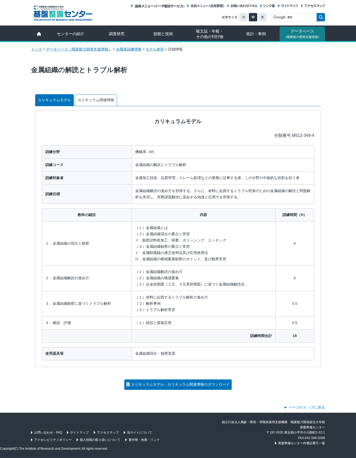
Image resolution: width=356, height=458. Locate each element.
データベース (302, 34)
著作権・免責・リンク (144, 440)
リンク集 (269, 6)
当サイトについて (139, 432)
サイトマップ (289, 6)
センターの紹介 (70, 33)
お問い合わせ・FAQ (244, 6)
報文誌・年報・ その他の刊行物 (209, 34)
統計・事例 (256, 33)
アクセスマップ (314, 6)
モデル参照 (155, 49)
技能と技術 (163, 33)
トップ (36, 49)
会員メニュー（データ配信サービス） (159, 6)
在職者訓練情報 (129, 49)
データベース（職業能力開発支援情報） (79, 49)
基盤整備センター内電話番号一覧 (301, 443)
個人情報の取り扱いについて (100, 440)
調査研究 (117, 33)
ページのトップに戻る (307, 407)
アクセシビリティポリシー (53, 440)
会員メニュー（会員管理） (207, 6)
